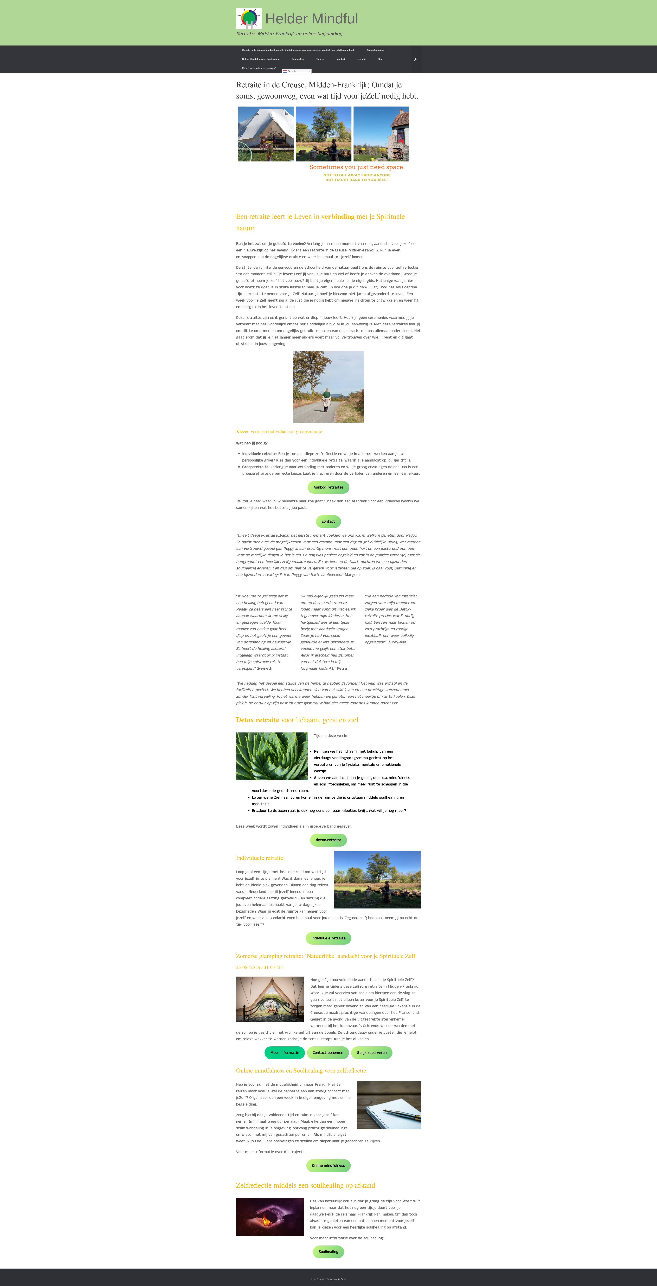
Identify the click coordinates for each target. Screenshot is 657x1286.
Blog (380, 59)
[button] (416, 59)
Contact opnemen (328, 1053)
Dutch (291, 71)
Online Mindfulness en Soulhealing (261, 59)
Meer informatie (284, 1053)
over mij (361, 59)
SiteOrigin (342, 1279)
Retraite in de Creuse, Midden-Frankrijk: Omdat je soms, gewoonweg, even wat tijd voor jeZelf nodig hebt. (298, 50)
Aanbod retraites (375, 50)
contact (341, 59)
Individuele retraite (329, 938)
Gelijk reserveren (372, 1053)
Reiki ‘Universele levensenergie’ (259, 68)
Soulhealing (298, 59)
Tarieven (320, 59)
